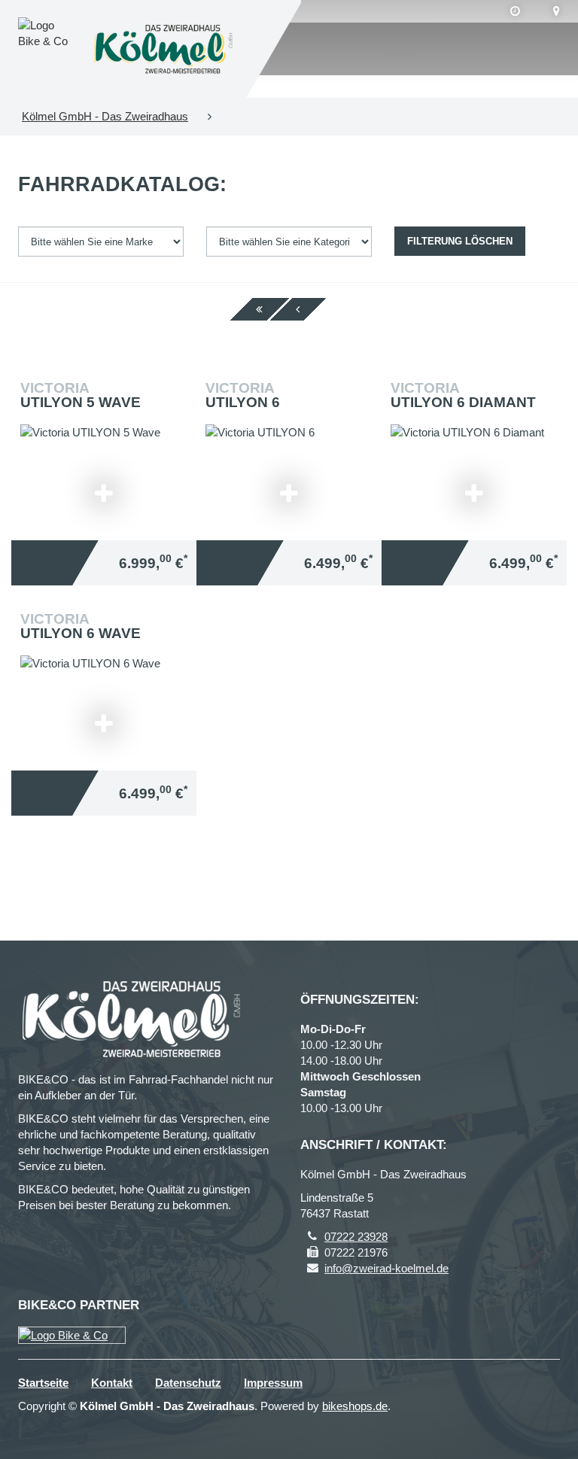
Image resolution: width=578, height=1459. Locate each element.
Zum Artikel (107, 451)
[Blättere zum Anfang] (259, 309)
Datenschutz (188, 1382)
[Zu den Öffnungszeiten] (515, 11)
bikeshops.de (355, 1406)
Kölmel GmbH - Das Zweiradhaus (105, 116)
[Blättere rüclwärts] (298, 309)
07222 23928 (356, 1236)
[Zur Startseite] (163, 49)
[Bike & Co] (72, 1335)
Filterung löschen (460, 241)
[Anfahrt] (556, 11)
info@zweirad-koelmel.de (386, 1268)
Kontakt (111, 1382)
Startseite (43, 1382)
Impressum (273, 1382)
